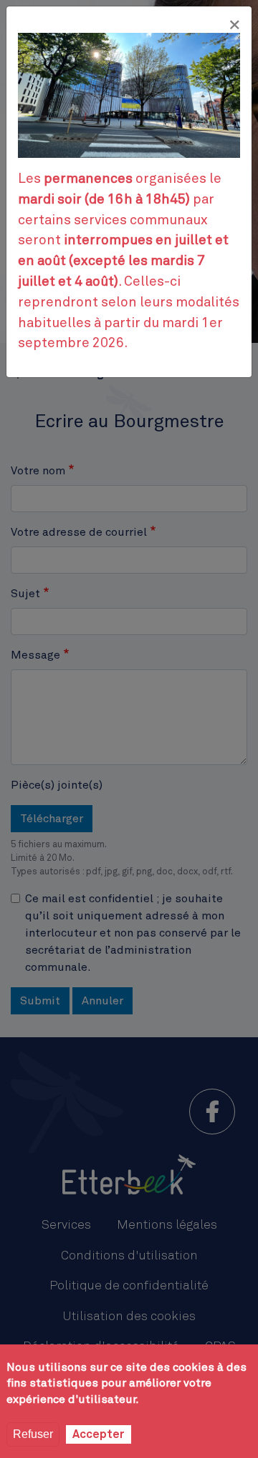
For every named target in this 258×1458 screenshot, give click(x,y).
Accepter (98, 1434)
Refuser (33, 1434)
